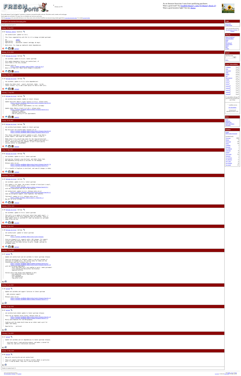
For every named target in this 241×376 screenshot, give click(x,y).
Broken (227, 140)
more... (227, 60)
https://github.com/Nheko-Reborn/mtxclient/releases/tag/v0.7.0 (31, 164)
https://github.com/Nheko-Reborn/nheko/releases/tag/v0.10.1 (30, 109)
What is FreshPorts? (230, 37)
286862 (18, 40)
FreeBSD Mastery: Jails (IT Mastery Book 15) (198, 6)
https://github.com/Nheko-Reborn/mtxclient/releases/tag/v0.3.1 (31, 298)
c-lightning (228, 67)
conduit (227, 79)
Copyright (217, 373)
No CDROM (229, 149)
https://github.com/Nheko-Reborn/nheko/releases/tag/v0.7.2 (29, 299)
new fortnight (229, 163)
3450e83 (16, 89)
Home (227, 119)
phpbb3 (227, 74)
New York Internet (229, 29)
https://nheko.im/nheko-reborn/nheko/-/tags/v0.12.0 (27, 66)
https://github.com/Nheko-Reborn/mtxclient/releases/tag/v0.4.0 (31, 265)
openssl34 (228, 86)
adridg (8, 254)
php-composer (229, 78)
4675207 (16, 247)
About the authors (230, 38)
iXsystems (235, 29)
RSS (236, 372)
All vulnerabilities (232, 107)
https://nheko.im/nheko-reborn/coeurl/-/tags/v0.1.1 (27, 197)
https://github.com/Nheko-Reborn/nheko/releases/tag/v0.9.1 (29, 187)
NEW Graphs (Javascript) (231, 133)
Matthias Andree (11, 31)
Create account (229, 25)
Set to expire (228, 154)
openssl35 (228, 90)
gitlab (227, 72)
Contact (227, 48)
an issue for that (86, 18)
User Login (228, 23)
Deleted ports (228, 122)
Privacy (227, 45)
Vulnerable (228, 150)
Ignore (227, 143)
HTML (229, 372)
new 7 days (228, 161)
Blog (227, 47)
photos (193, 8)
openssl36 (228, 94)
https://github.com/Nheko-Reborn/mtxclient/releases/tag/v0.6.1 (31, 192)
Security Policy (229, 44)
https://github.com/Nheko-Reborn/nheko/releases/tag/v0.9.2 (29, 165)
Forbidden (228, 145)
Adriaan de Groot (11, 56)
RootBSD (232, 31)
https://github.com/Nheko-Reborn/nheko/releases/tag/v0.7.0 (29, 318)
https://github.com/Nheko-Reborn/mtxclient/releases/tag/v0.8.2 (31, 103)
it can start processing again (71, 18)
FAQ (227, 41)
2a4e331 (16, 117)
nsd (226, 76)
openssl (227, 82)
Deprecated (228, 141)
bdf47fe (16, 71)
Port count (228, 138)
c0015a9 (16, 203)
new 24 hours (229, 158)
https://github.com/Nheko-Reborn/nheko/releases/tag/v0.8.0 (29, 263)
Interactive (228, 156)
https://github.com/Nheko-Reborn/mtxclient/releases (27, 236)
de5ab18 (16, 146)
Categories (228, 121)
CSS (232, 372)
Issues (227, 40)
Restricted (228, 147)
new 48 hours (229, 159)
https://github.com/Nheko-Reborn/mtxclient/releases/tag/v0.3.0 (31, 317)
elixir (227, 69)
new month (228, 165)
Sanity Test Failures (230, 124)
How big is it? (229, 43)
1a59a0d (16, 172)
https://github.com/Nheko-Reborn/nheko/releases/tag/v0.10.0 (30, 132)
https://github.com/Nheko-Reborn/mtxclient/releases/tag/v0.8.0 (31, 131)
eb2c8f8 (16, 223)
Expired (227, 152)
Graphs (227, 132)
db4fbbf (16, 49)
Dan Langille (226, 373)
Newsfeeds (228, 125)
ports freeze (7, 18)
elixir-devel (228, 70)
